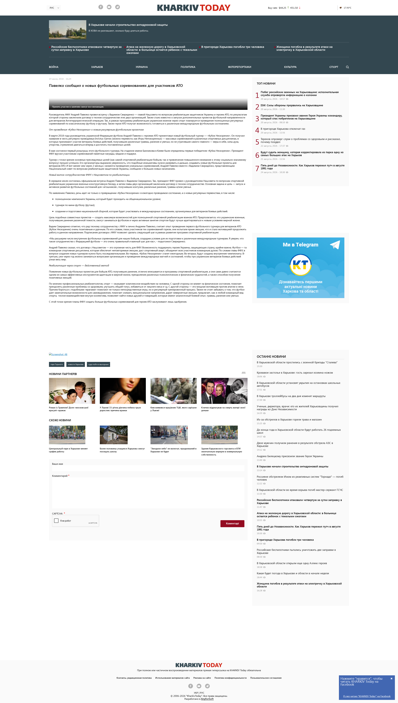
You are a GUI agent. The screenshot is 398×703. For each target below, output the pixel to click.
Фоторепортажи (239, 66)
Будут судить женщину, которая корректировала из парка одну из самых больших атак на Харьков (302, 153)
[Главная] (194, 8)
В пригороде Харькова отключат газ (283, 128)
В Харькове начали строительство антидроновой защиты (128, 25)
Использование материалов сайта (172, 677)
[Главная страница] (199, 665)
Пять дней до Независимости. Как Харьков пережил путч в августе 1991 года (303, 167)
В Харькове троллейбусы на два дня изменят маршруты (291, 396)
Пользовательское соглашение (266, 677)
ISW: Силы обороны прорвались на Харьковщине (292, 105)
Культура (290, 66)
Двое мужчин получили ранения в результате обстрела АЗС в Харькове (295, 444)
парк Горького (57, 364)
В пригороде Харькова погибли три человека (232, 47)
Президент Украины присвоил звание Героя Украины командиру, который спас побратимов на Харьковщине (301, 117)
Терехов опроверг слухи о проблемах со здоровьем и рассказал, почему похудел (300, 140)
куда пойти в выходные (98, 364)
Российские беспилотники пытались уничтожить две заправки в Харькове (296, 551)
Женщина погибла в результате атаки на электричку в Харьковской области (304, 48)
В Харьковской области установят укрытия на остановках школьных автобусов (298, 384)
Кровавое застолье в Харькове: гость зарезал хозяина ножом (295, 372)
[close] (391, 678)
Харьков (97, 66)
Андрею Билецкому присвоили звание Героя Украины (290, 456)
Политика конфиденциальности (231, 677)
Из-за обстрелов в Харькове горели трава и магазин (289, 419)
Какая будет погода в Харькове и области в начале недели (293, 573)
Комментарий (59, 475)
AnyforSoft (207, 698)
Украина (142, 66)
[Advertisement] (148, 328)
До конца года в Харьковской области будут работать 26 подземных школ (299, 431)
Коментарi (232, 523)
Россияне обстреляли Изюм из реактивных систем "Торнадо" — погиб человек (300, 478)
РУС (202, 692)
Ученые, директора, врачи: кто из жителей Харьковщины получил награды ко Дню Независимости (297, 407)
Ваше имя (57, 463)
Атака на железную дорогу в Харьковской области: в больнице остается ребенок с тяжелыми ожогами (161, 50)
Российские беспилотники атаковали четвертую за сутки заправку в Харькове (86, 48)
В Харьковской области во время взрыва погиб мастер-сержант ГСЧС (300, 489)
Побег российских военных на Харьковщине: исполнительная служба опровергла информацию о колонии (300, 93)
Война (53, 66)
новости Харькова (75, 364)
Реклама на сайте (202, 677)
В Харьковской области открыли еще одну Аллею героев (292, 563)
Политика (188, 66)
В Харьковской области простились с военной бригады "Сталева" (297, 362)
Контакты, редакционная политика (134, 677)
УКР (196, 692)
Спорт (333, 66)
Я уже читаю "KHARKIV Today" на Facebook (367, 696)
